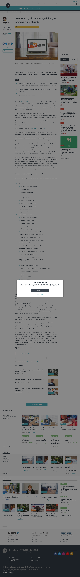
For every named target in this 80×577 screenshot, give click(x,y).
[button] (40, 294)
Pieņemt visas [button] (40, 290)
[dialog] (40, 288)
